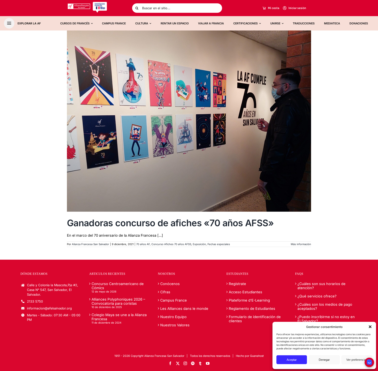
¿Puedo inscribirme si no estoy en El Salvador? (326, 319)
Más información (301, 244)
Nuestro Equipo (173, 317)
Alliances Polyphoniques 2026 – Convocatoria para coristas (118, 301)
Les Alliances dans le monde (184, 308)
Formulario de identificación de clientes (255, 319)
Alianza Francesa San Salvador (90, 244)
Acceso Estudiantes (245, 292)
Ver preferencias (356, 359)
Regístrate (237, 284)
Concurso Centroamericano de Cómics (118, 286)
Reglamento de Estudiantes (252, 308)
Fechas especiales (219, 244)
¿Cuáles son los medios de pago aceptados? (324, 306)
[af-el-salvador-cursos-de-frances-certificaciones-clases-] (87, 3)
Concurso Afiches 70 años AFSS (171, 244)
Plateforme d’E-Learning (249, 300)
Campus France (173, 300)
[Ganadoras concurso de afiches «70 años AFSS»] (189, 121)
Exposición (199, 244)
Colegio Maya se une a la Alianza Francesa (119, 317)
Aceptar (292, 359)
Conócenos (170, 284)
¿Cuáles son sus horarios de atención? (321, 286)
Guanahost (257, 355)
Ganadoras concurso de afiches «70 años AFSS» (170, 222)
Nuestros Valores (175, 325)
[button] (370, 327)
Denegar (324, 359)
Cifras (165, 292)
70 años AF (143, 244)
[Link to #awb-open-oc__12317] (9, 23)
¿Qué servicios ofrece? (316, 296)
